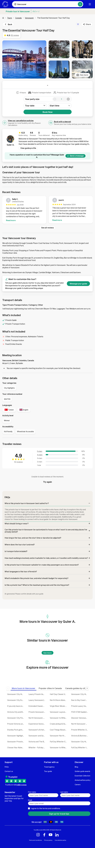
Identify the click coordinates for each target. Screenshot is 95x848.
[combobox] (60, 105)
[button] (24, 59)
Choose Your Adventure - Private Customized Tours (16, 747)
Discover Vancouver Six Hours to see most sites (80, 718)
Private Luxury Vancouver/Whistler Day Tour (80, 706)
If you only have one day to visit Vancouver (16, 706)
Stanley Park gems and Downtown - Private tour (16, 729)
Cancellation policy (60, 840)
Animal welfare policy (82, 780)
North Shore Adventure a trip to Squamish (59, 700)
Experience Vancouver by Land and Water (37, 724)
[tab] (23, 688)
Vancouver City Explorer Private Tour (16, 700)
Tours (9, 18)
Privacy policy (48, 840)
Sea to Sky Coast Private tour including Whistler (80, 700)
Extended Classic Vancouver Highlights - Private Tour (37, 706)
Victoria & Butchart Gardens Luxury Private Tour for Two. (80, 735)
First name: (32, 792)
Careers (78, 784)
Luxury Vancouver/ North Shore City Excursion (37, 700)
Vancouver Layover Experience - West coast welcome (59, 712)
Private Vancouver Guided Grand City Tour (37, 712)
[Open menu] (90, 4)
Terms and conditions (35, 840)
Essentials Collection (82, 776)
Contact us (9, 771)
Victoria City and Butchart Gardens (16, 712)
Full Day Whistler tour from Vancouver (80, 747)
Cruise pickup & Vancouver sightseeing (59, 724)
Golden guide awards (82, 771)
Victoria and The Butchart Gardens (37, 741)
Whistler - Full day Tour (37, 747)
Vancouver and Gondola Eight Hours (37, 735)
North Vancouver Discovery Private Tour (80, 724)
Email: (30, 800)
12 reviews (18, 462)
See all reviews (47, 227)
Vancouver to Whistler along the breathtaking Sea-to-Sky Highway (59, 747)
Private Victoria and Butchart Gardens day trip (16, 724)
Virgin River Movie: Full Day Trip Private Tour (59, 706)
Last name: (64, 792)
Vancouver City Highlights (16, 694)
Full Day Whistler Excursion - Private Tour (59, 741)
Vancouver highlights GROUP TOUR (16, 735)
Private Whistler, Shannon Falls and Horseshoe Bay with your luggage (80, 729)
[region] (47, 210)
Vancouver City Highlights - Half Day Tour (80, 694)
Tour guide (48, 771)
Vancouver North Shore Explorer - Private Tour (59, 735)
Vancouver (29, 18)
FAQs (7, 767)
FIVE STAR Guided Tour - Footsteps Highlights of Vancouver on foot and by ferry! (80, 712)
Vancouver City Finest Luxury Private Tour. (16, 718)
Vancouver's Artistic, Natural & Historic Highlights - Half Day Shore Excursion (37, 729)
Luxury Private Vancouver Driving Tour (37, 694)
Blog (76, 767)
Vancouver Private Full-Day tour (16, 741)
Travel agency (49, 767)
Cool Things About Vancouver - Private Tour (59, 729)
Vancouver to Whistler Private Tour (59, 718)
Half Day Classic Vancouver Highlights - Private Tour (59, 694)
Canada (18, 18)
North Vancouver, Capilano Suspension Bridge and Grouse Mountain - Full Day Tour (37, 718)
